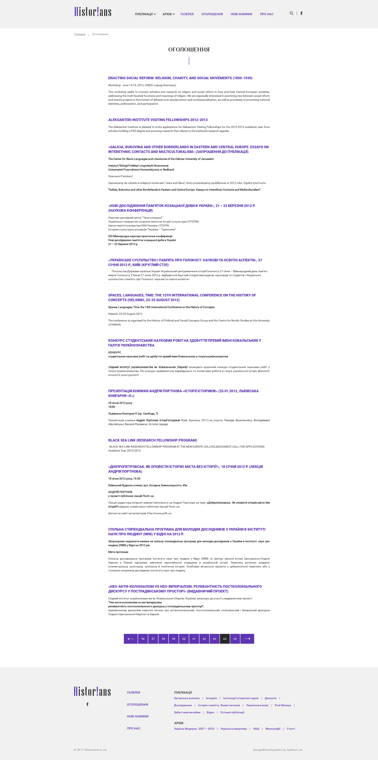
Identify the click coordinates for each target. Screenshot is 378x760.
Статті (291, 728)
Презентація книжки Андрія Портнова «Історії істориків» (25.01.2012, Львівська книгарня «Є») (183, 393)
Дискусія (271, 698)
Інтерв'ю (211, 698)
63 (214, 638)
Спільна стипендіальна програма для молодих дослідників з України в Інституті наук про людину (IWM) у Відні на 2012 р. (186, 531)
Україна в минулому (233, 728)
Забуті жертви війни (187, 712)
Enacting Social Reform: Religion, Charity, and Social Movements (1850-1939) (180, 78)
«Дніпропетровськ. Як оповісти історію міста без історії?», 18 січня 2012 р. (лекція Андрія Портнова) (185, 469)
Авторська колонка (187, 698)
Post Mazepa (283, 705)
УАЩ (256, 728)
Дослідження (183, 705)
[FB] (302, 13)
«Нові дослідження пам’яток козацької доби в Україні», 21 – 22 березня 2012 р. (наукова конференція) (181, 208)
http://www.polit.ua (159, 513)
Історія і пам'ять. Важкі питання (219, 705)
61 (194, 638)
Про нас (266, 14)
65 (235, 638)
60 (183, 638)
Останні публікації (232, 712)
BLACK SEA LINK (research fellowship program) (152, 440)
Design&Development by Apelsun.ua (277, 749)
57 (153, 638)
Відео (210, 712)
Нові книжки (241, 14)
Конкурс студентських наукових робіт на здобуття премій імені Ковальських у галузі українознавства (184, 342)
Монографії (273, 728)
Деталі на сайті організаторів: (127, 513)
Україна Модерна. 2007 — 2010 (194, 728)
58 (163, 638)
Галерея (187, 14)
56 (143, 638)
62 (204, 638)
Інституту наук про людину (171, 558)
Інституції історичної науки (240, 698)
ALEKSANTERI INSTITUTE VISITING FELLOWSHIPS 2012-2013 (158, 120)
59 (173, 638)
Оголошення (212, 14)
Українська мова (257, 705)
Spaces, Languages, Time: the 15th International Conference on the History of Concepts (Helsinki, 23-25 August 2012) (182, 297)
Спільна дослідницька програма (130, 558)
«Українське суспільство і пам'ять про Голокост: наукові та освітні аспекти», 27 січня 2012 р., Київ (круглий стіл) (185, 262)
